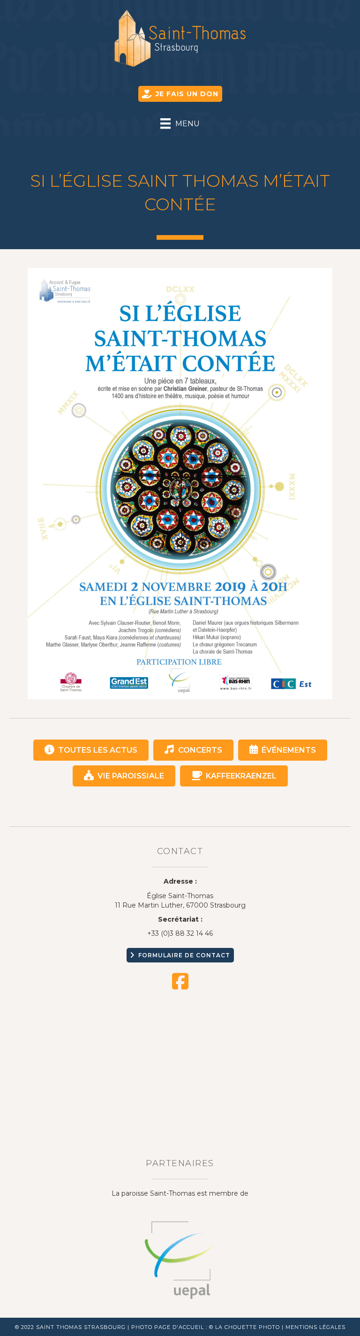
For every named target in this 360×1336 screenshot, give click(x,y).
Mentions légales (315, 1327)
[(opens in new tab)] (180, 1259)
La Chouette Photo (247, 1327)
